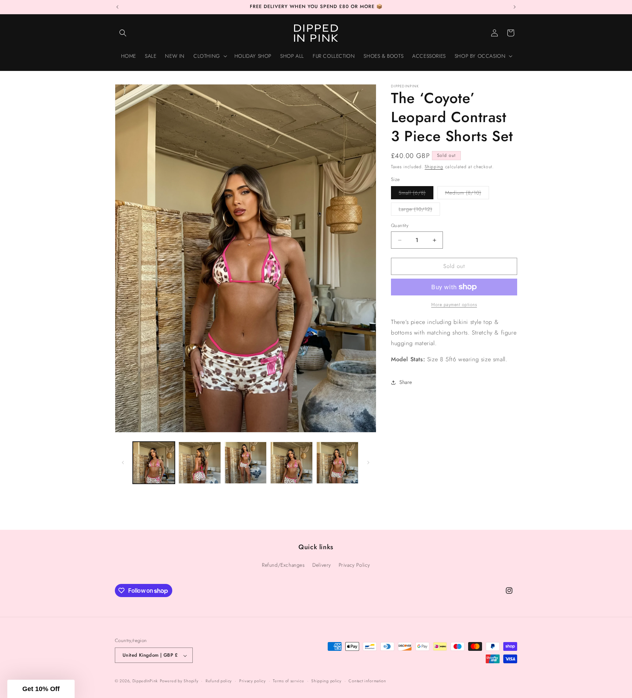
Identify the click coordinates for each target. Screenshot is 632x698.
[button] (123, 33)
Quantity (400, 225)
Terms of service (288, 681)
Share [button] (405, 382)
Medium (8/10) (467, 194)
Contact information (367, 681)
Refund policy (219, 681)
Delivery (321, 565)
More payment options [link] (454, 304)
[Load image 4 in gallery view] (291, 463)
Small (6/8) (416, 194)
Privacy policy (252, 681)
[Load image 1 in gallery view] (154, 463)
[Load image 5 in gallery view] (337, 463)
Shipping (434, 166)
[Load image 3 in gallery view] (246, 463)
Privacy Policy (354, 565)
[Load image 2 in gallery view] (199, 463)
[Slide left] (123, 462)
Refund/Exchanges (283, 565)
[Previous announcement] (117, 7)
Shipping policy (326, 681)
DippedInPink (145, 681)
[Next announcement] (515, 7)
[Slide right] (368, 462)
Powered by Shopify (179, 681)
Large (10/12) (419, 210)
